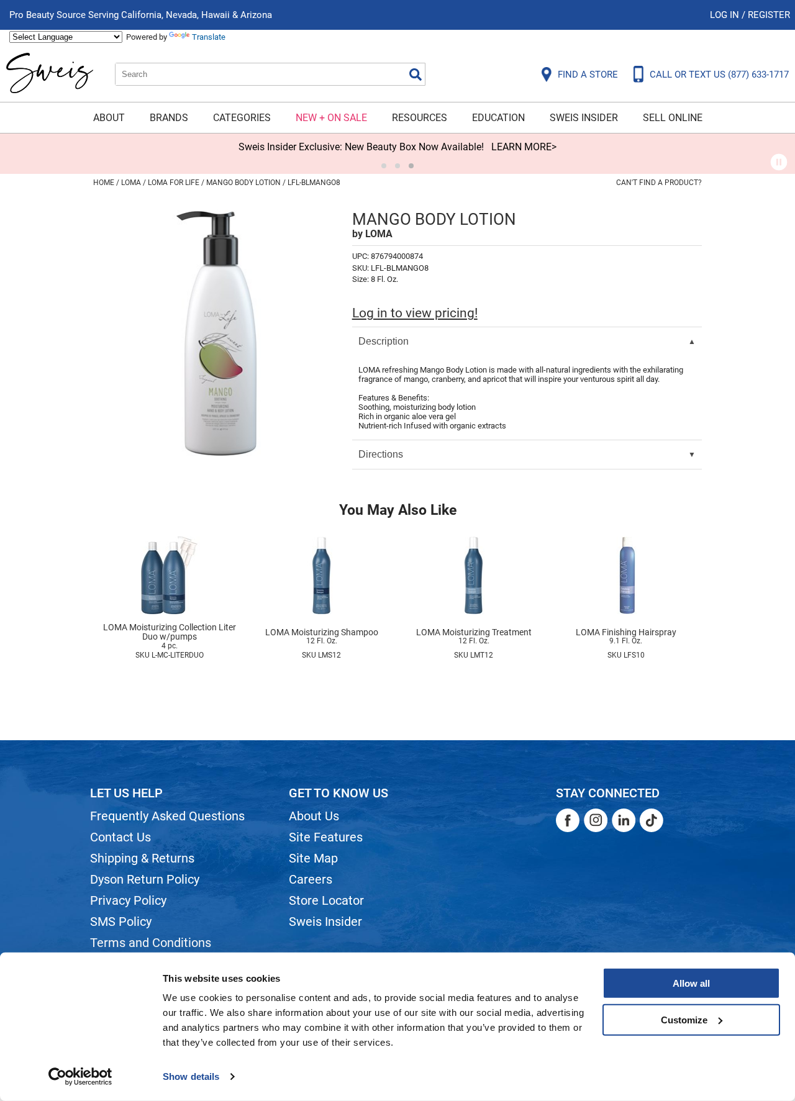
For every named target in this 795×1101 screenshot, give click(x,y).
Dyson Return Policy (144, 879)
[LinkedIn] (623, 820)
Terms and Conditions (150, 942)
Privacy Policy (128, 900)
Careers (310, 879)
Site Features (326, 837)
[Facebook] (567, 820)
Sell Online (672, 118)
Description (383, 341)
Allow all (691, 983)
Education (498, 118)
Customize (684, 1019)
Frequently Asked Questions (167, 816)
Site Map (313, 858)
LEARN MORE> (523, 147)
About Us (314, 816)
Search (415, 74)
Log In (726, 14)
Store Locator (326, 900)
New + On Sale (331, 118)
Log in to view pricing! (415, 313)
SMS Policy (121, 921)
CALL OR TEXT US (719, 74)
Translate (208, 37)
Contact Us (120, 837)
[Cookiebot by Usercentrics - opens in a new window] (80, 1076)
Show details (191, 1076)
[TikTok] (651, 820)
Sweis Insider (584, 118)
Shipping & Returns (142, 858)
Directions (380, 454)
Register (769, 14)
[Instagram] (595, 820)
